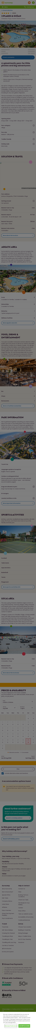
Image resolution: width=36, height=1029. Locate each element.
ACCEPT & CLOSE (24, 1026)
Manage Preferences (11, 1026)
